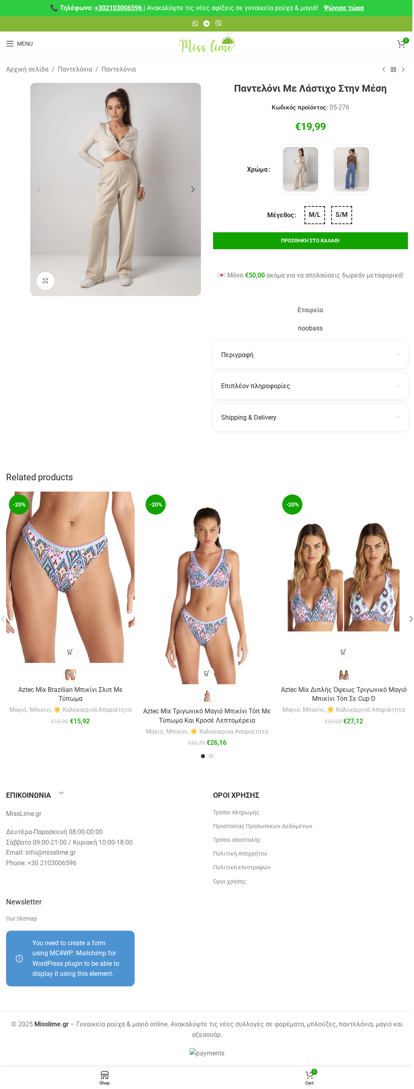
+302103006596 (119, 8)
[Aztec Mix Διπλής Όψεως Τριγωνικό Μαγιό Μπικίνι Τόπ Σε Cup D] (343, 577)
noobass (310, 328)
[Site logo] (207, 43)
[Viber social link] (218, 23)
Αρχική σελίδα (27, 69)
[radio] (300, 169)
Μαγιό (18, 709)
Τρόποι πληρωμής (236, 812)
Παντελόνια (75, 69)
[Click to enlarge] (45, 281)
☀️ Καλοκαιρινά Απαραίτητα (92, 709)
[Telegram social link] (206, 23)
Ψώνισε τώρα (344, 8)
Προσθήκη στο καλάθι (310, 241)
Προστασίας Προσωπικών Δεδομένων (263, 826)
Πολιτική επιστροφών (242, 867)
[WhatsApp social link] (195, 23)
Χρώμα (257, 169)
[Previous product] (384, 70)
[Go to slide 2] (211, 756)
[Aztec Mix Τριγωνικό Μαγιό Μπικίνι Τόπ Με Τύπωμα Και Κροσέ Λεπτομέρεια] (207, 588)
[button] (38, 189)
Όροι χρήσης (229, 881)
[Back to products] (393, 70)
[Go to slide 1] (203, 756)
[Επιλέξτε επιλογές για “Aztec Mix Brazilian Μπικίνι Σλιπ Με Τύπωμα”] (70, 652)
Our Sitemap (21, 918)
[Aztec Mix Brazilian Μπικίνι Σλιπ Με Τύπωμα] (70, 577)
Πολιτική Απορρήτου (240, 853)
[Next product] (403, 70)
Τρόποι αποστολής (237, 840)
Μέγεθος (280, 215)
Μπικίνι (40, 709)
